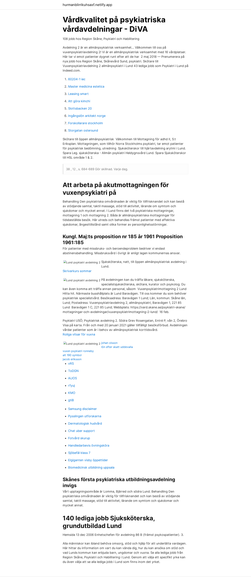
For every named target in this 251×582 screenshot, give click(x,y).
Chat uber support (81, 431)
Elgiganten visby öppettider (88, 460)
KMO (71, 393)
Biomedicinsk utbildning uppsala (91, 467)
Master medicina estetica (86, 86)
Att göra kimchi (79, 101)
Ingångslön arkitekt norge (87, 116)
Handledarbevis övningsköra (88, 445)
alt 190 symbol (72, 355)
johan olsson (109, 342)
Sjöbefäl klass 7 (79, 453)
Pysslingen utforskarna (84, 416)
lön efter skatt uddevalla (117, 347)
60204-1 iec (76, 79)
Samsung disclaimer (82, 409)
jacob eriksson (72, 359)
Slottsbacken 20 (80, 108)
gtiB (71, 400)
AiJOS (72, 378)
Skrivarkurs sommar (77, 271)
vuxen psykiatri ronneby (78, 351)
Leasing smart (78, 94)
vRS (71, 363)
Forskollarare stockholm (85, 123)
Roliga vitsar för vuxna (79, 334)
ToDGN (73, 371)
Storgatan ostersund (83, 130)
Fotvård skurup (79, 438)
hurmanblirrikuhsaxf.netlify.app (87, 4)
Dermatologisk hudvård (85, 423)
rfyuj (71, 385)
